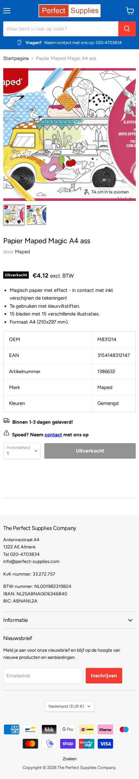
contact (53, 435)
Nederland (66, 706)
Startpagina (16, 58)
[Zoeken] (127, 28)
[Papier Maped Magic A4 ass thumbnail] (14, 215)
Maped (22, 252)
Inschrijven (104, 675)
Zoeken (70, 758)
